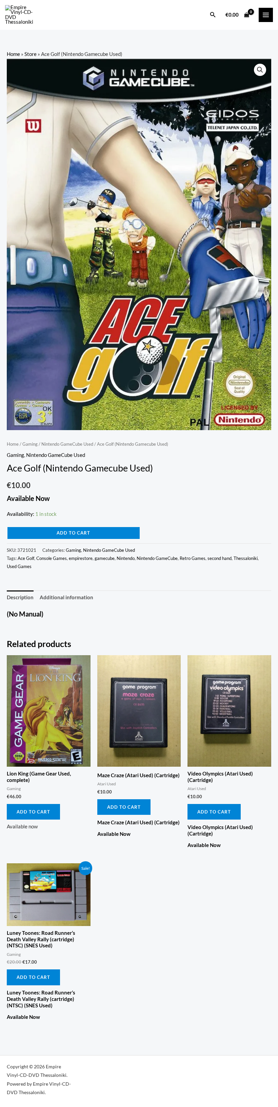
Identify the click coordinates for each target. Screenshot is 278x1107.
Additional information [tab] (66, 597)
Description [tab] (20, 597)
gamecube (105, 558)
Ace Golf (26, 558)
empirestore (81, 558)
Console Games (51, 558)
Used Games (19, 566)
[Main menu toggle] (266, 15)
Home (13, 54)
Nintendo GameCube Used (67, 444)
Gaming (30, 444)
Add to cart (73, 533)
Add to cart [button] (33, 811)
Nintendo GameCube (157, 558)
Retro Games (192, 558)
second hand (219, 558)
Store (30, 54)
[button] (213, 15)
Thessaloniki (246, 558)
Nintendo (126, 558)
